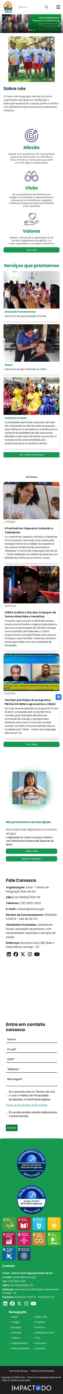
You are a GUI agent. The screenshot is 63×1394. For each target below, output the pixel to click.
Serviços (16, 1327)
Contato (40, 1348)
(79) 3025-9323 (30, 903)
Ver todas (31, 744)
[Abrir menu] (58, 7)
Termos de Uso (14, 1105)
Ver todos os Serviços (31, 454)
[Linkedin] (9, 954)
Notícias (16, 1332)
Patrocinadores (21, 1348)
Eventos (40, 1327)
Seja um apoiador (31, 858)
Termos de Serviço (18, 1370)
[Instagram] (30, 954)
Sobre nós (41, 1317)
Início (15, 1317)
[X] (23, 954)
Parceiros (40, 1343)
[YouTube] (37, 954)
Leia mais (31, 249)
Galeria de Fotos (44, 1332)
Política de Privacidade (35, 1105)
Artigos (16, 1322)
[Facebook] (16, 954)
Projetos (40, 1322)
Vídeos (16, 1338)
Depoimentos (19, 1343)
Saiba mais (31, 851)
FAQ (37, 1338)
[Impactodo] (31, 1387)
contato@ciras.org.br (30, 909)
